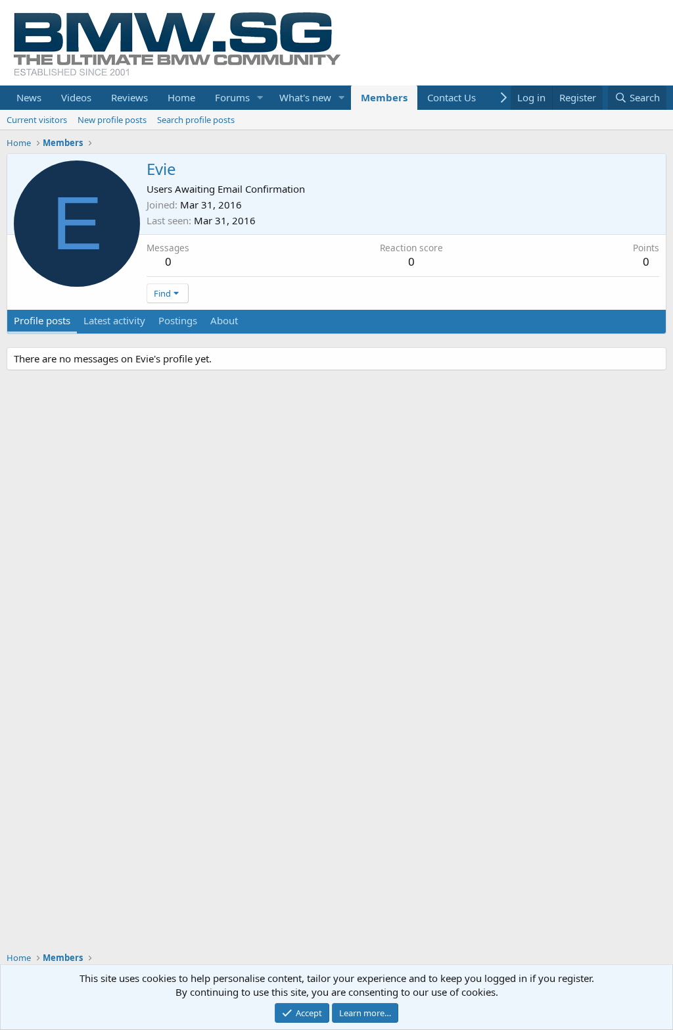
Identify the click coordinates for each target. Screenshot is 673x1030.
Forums (232, 97)
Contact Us (451, 97)
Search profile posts (196, 120)
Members (384, 97)
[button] (260, 98)
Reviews (129, 97)
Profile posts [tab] (42, 320)
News (28, 97)
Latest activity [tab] (114, 320)
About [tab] (224, 320)
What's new (305, 97)
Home (181, 97)
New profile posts (112, 120)
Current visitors (37, 120)
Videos (76, 97)
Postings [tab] (177, 320)
